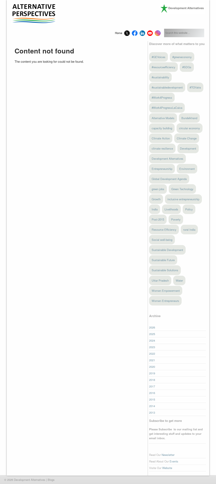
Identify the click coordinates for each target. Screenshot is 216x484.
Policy (189, 209)
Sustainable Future (163, 260)
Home (118, 33)
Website (167, 468)
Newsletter (168, 455)
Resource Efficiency (164, 230)
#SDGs (186, 67)
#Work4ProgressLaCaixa (167, 108)
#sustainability (160, 77)
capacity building (162, 128)
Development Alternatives (167, 159)
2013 (152, 412)
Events (174, 461)
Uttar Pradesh (160, 280)
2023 (152, 347)
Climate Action (161, 138)
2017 (152, 386)
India (155, 209)
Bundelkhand (189, 118)
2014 (152, 406)
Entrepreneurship (162, 169)
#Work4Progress (162, 97)
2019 (152, 373)
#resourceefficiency (163, 67)
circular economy (189, 128)
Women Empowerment (166, 291)
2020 (152, 367)
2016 (152, 393)
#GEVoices (158, 57)
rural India (189, 230)
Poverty (176, 219)
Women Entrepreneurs (165, 301)
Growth (156, 199)
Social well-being (162, 240)
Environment (187, 169)
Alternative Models (163, 118)
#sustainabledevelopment (167, 87)
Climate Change (187, 138)
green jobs (158, 189)
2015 (152, 399)
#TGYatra (195, 87)
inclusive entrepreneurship (183, 199)
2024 (152, 340)
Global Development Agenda (169, 179)
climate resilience (162, 148)
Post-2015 (158, 219)
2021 (152, 360)
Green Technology (182, 189)
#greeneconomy (182, 57)
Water (179, 280)
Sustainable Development (167, 250)
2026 (152, 327)
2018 (152, 380)
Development (188, 148)
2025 (152, 334)
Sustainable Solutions (165, 270)
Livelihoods (171, 209)
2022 (152, 354)
